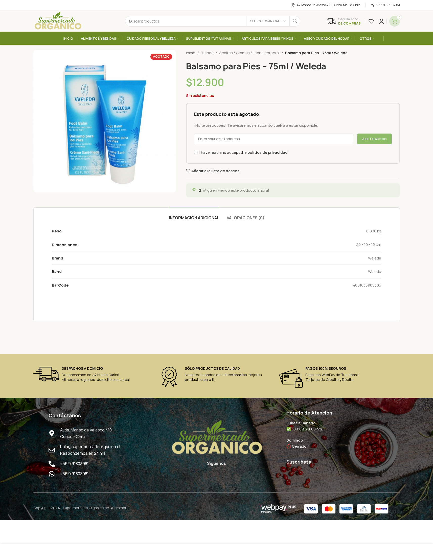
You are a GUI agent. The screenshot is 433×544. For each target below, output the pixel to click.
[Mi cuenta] (381, 21)
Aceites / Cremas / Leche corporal (249, 52)
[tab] (194, 215)
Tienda (207, 52)
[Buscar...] (295, 21)
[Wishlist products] (371, 21)
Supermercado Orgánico (83, 507)
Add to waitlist (374, 138)
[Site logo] (57, 21)
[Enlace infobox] (343, 21)
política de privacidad (267, 152)
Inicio (190, 52)
